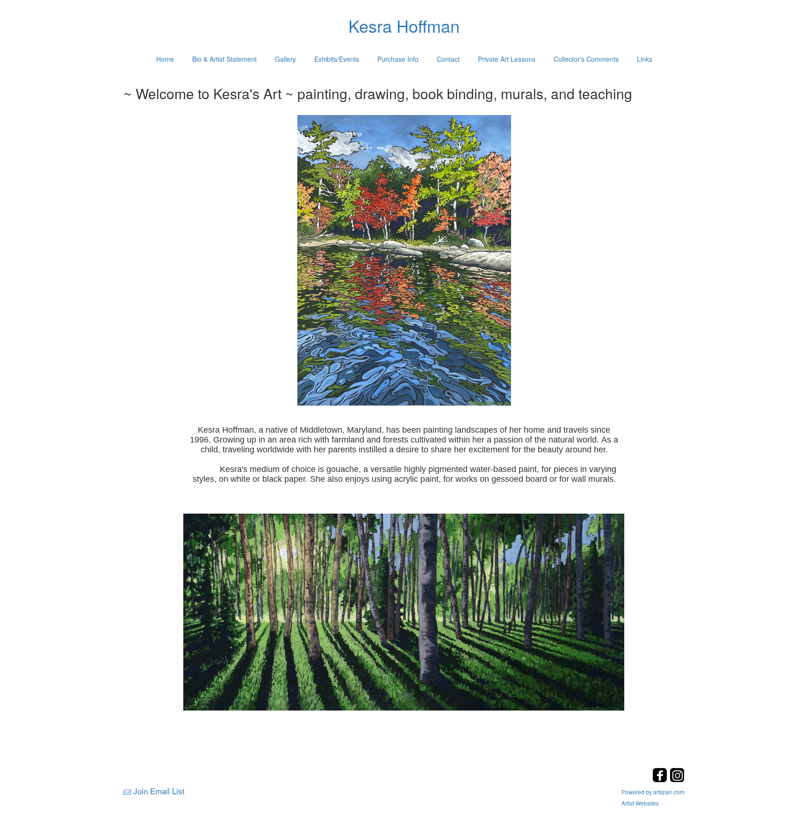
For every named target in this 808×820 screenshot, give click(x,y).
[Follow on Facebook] (661, 779)
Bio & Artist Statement (224, 59)
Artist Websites (640, 803)
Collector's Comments (586, 59)
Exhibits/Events (336, 59)
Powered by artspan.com (653, 792)
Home (165, 59)
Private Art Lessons (506, 59)
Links (644, 59)
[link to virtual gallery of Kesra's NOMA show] (403, 611)
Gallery (285, 59)
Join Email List (159, 791)
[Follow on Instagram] (677, 779)
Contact (448, 59)
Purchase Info (397, 59)
